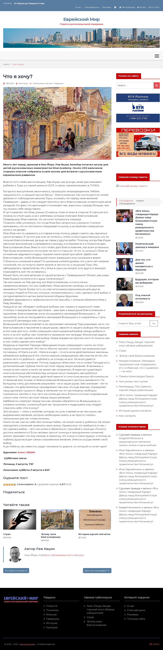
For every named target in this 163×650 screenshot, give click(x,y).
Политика (52, 610)
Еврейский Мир (81, 19)
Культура (51, 627)
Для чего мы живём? (96, 570)
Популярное (126, 201)
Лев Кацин (23, 83)
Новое (140, 201)
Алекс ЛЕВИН (26, 452)
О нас (78, 7)
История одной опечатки (94, 534)
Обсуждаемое (127, 204)
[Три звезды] (9, 484)
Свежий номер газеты (133, 177)
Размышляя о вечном (43, 83)
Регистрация (128, 7)
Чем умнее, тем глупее (133, 381)
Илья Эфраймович (130, 450)
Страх (7, 534)
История (51, 623)
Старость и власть (17, 570)
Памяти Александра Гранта (136, 376)
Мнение (51, 614)
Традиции (58, 83)
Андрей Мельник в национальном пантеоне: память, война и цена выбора (137, 442)
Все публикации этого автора (64, 555)
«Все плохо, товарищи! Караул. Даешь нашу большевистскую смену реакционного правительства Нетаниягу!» (138, 495)
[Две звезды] (7, 484)
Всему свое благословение (50, 535)
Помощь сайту (136, 618)
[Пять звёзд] (14, 484)
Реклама (106, 7)
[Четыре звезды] (12, 484)
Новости (51, 605)
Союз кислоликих (24, 3)
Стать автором (92, 7)
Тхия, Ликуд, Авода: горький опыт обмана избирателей (100, 609)
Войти (143, 7)
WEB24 (156, 644)
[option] (48, 3)
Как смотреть (128, 415)
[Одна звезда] (4, 484)
